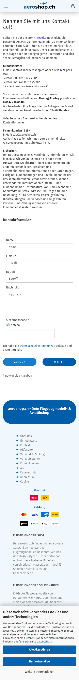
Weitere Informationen (39, 672)
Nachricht (12, 287)
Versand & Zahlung (32, 454)
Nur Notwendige (39, 661)
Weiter (59, 362)
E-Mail (10, 256)
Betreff (10, 272)
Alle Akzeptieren (39, 649)
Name (10, 240)
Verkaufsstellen (30, 459)
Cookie (24, 481)
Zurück (19, 362)
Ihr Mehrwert (28, 440)
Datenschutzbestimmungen (37, 346)
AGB (22, 468)
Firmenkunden (29, 463)
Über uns (26, 436)
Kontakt (25, 445)
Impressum (27, 477)
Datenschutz (44, 641)
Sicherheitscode (17, 320)
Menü (6, 6)
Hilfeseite (26, 449)
